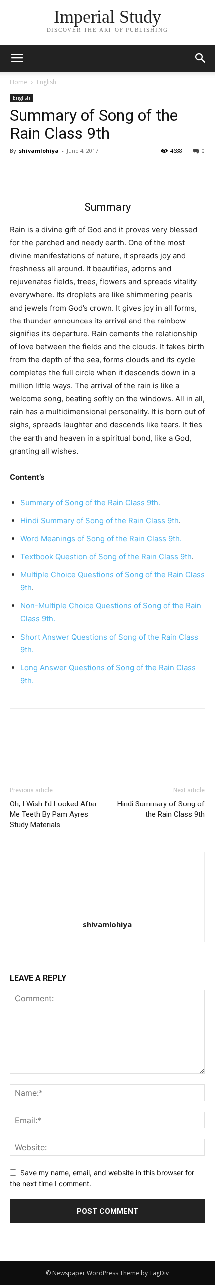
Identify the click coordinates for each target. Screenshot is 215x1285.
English (46, 82)
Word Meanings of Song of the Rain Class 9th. (101, 538)
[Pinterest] (66, 173)
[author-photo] (108, 910)
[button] (201, 58)
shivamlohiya (39, 150)
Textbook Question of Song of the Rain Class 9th (106, 556)
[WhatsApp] (89, 173)
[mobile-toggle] (17, 58)
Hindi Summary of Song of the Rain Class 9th (99, 520)
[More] (112, 173)
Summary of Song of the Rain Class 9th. (90, 502)
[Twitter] (43, 173)
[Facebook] (20, 173)
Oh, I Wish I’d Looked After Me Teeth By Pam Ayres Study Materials (54, 814)
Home (19, 82)
